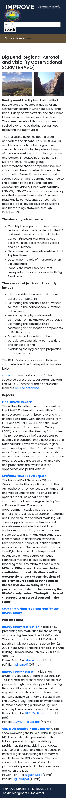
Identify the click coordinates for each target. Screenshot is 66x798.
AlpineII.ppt (33, 660)
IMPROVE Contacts (16, 789)
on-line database (27, 388)
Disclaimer (37, 793)
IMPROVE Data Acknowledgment (27, 791)
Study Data (9, 376)
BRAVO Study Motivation (20, 627)
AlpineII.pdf (20, 665)
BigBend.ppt (33, 775)
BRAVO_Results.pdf (26, 722)
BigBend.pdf (21, 779)
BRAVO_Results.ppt (39, 713)
